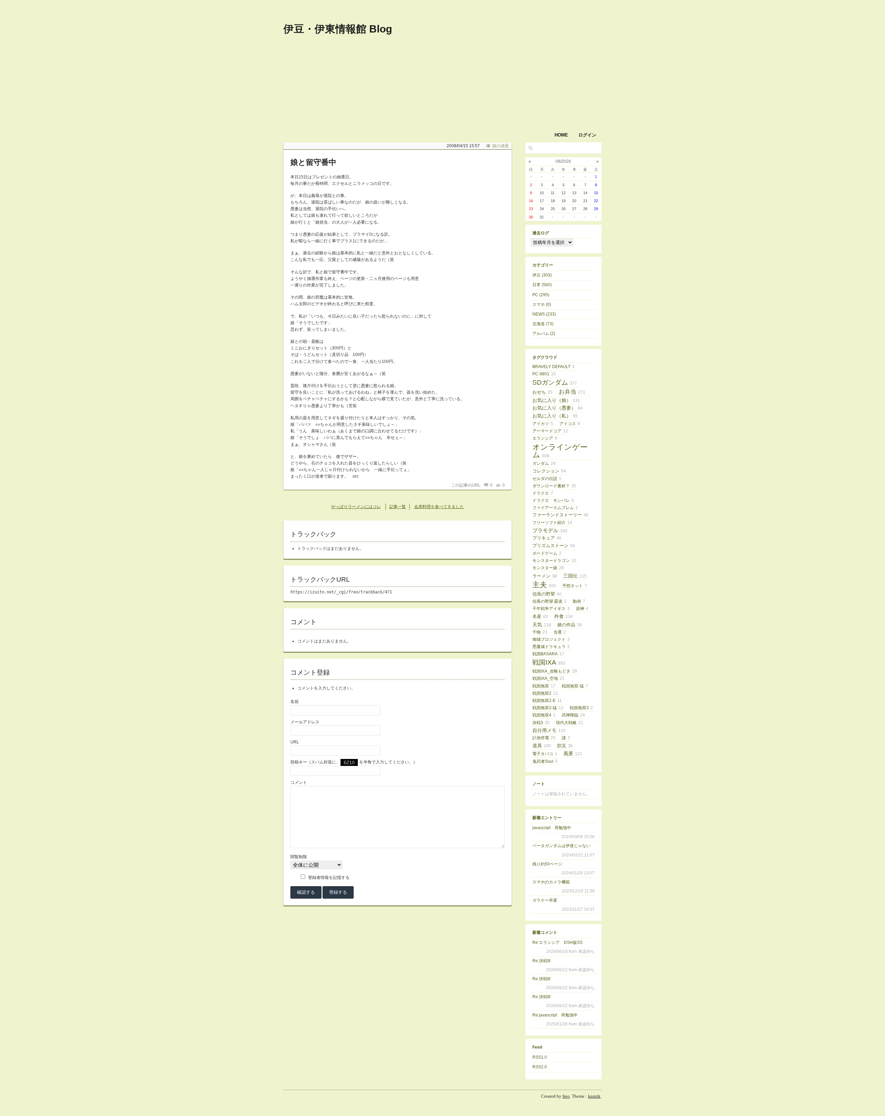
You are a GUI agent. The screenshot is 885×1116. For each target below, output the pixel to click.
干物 (539, 632)
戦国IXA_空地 (548, 678)
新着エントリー (546, 817)
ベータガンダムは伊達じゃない (561, 845)
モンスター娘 (548, 567)
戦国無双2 (545, 693)
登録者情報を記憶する (329, 877)
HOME (561, 135)
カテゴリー (542, 265)
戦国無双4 (544, 715)
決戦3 (541, 722)
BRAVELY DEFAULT (553, 366)
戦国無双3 (581, 707)
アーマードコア (550, 431)
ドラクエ (542, 493)
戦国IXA (548, 662)
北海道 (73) (542, 323)
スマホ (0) (541, 304)
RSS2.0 (539, 1067)
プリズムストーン (553, 545)
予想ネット (574, 585)
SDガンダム (554, 382)
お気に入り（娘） (556, 400)
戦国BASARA (548, 653)
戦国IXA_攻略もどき (554, 671)
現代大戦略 (569, 722)
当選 (559, 632)
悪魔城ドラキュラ (551, 646)
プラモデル (549, 530)
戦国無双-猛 (575, 686)
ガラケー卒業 (544, 900)
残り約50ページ (547, 864)
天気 (541, 624)
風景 (572, 753)
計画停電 (544, 737)
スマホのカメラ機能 (551, 882)
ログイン (587, 135)
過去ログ (540, 233)
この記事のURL (466, 485)
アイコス (569, 423)
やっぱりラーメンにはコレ (356, 506)
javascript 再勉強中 (551, 827)
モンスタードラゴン (554, 560)
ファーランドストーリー (560, 514)
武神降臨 (573, 715)
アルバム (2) (543, 333)
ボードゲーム (546, 553)
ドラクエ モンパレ (553, 500)
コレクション (549, 470)
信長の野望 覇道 (549, 601)
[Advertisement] (512, 54)
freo (566, 1096)
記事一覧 (397, 506)
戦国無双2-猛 (547, 707)
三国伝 (575, 576)
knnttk (594, 1096)
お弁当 (572, 391)
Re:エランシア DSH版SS (557, 942)
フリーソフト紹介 (552, 522)
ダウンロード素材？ (554, 486)
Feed (537, 1047)
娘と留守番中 (313, 162)
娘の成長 (500, 145)
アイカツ (542, 423)
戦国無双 (544, 686)
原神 (582, 608)
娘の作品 (569, 624)
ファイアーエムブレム (555, 507)
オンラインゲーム (560, 451)
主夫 (544, 585)
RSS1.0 (539, 1057)
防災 (565, 745)
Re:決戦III (541, 960)
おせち (542, 392)
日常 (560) (542, 284)
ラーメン (544, 576)
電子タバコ (544, 753)
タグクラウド (544, 357)
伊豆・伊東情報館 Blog (337, 29)
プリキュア (546, 538)
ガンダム (544, 463)
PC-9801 (544, 374)
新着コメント (544, 932)
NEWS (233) (544, 314)
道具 (541, 745)
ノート (538, 783)
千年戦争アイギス (551, 608)
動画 (579, 601)
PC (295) (540, 294)
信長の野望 (546, 594)
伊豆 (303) (542, 275)
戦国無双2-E (547, 700)
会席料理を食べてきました (439, 506)
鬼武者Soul (545, 761)
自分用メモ (549, 730)
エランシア (544, 438)
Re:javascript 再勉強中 (555, 1015)
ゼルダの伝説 (546, 478)
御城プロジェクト (551, 639)
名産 (540, 616)
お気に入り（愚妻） (557, 408)
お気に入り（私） (555, 416)
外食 (563, 616)
